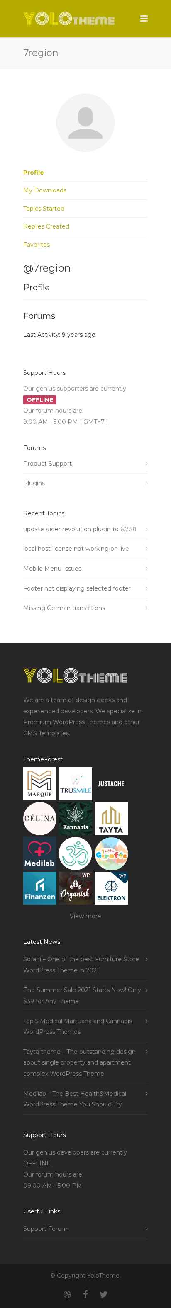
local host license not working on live (76, 548)
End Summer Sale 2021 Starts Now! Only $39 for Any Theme (82, 995)
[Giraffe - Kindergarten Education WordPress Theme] (111, 855)
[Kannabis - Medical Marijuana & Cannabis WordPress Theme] (75, 820)
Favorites (36, 244)
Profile (33, 172)
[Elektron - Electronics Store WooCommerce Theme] (111, 890)
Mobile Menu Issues (52, 568)
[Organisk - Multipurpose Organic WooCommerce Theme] (75, 890)
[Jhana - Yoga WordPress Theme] (75, 855)
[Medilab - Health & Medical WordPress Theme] (39, 855)
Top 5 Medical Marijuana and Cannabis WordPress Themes (77, 1026)
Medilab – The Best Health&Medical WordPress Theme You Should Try (74, 1099)
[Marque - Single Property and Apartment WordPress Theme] (39, 785)
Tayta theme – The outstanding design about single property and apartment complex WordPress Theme (79, 1062)
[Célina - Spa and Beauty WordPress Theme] (39, 820)
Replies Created (46, 226)
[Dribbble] (67, 1294)
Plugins (34, 483)
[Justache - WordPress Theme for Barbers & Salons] (111, 785)
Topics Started (43, 208)
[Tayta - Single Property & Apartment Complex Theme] (111, 820)
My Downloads (44, 190)
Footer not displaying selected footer (77, 588)
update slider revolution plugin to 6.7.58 (80, 529)
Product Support (47, 463)
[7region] (85, 158)
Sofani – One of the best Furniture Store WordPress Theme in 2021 (81, 964)
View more (85, 916)
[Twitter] (103, 1294)
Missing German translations (64, 608)
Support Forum (45, 1229)
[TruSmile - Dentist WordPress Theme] (75, 785)
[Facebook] (85, 1294)
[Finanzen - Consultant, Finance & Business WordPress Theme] (39, 890)
